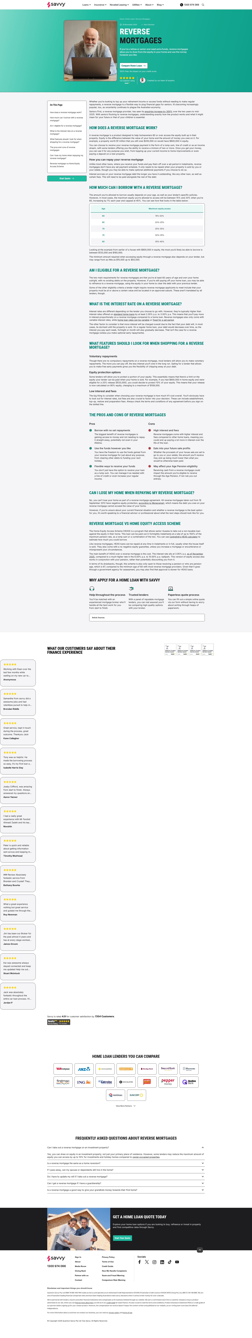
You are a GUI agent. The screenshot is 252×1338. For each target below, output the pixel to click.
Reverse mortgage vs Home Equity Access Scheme (65, 164)
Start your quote (122, 1238)
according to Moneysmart (151, 503)
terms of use (127, 1313)
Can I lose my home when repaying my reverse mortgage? (66, 156)
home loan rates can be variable (133, 320)
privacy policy (114, 1313)
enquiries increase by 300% (158, 111)
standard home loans (124, 314)
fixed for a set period (163, 320)
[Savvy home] (56, 4)
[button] (126, 1147)
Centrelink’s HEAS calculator (184, 536)
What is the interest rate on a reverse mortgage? (66, 132)
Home (122, 19)
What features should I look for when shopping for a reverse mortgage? (66, 140)
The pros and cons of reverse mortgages (62, 148)
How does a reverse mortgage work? (66, 112)
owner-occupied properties (146, 1157)
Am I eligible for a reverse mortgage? (66, 126)
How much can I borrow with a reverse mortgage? (66, 119)
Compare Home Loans (131, 65)
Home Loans (130, 19)
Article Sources (98, 618)
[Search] (203, 5)
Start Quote (64, 178)
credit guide (110, 1303)
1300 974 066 (191, 4)
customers (107, 1016)
